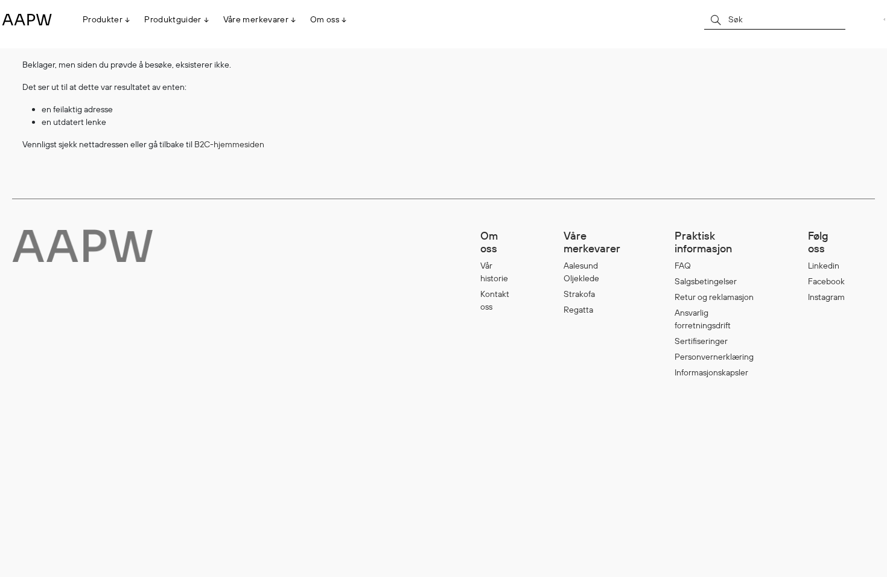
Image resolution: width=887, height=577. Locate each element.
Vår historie (494, 272)
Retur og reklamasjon (714, 297)
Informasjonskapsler (711, 372)
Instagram (826, 297)
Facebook (826, 281)
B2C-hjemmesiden (229, 144)
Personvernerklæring (714, 356)
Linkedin (823, 265)
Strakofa (579, 293)
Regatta (578, 309)
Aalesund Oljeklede (581, 272)
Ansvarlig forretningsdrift (703, 319)
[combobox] (774, 19)
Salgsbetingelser (706, 281)
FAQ (683, 265)
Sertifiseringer (701, 341)
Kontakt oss (494, 300)
